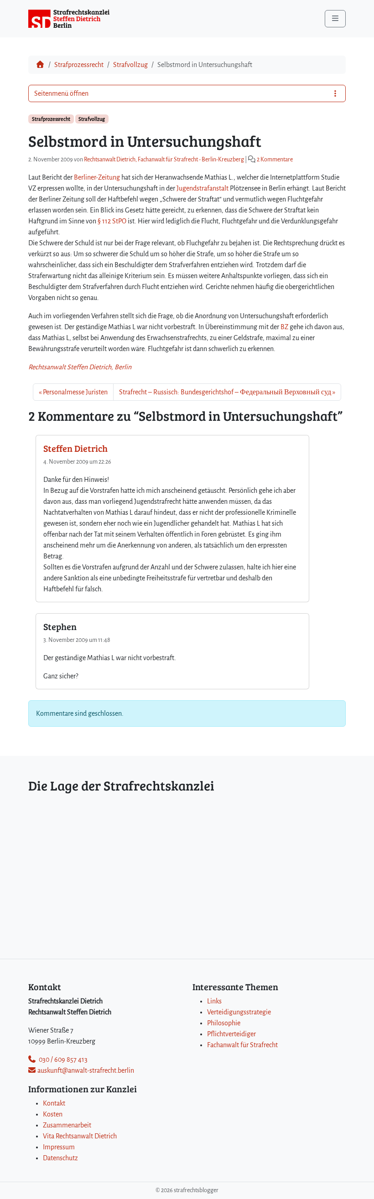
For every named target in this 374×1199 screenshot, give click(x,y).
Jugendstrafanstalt (203, 188)
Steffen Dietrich (75, 448)
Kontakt (54, 1103)
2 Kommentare (275, 159)
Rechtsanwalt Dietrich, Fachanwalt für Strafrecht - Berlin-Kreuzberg (164, 159)
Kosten (52, 1114)
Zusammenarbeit (67, 1125)
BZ (284, 327)
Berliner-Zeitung (97, 177)
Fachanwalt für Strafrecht (242, 1045)
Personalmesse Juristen (75, 392)
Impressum (59, 1147)
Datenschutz (60, 1158)
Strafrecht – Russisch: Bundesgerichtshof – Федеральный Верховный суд (225, 392)
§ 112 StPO (112, 221)
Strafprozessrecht (79, 64)
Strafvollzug (130, 64)
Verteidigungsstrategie (239, 1012)
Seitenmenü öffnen (61, 93)
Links (214, 1001)
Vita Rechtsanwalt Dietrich (80, 1136)
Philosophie (223, 1023)
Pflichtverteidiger (231, 1034)
